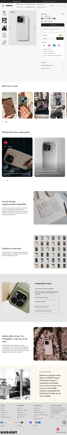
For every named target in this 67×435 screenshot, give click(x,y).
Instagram (19, 425)
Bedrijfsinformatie (21, 417)
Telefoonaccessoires (41, 7)
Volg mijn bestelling (38, 418)
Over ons (19, 408)
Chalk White (47, 18)
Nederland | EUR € (63, 425)
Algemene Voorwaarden (22, 410)
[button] (3, 6)
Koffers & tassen (19, 7)
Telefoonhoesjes (19, 4)
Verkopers (3, 414)
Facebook (3, 425)
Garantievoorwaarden (22, 414)
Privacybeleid (20, 412)
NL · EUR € (52, 5)
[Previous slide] (3, 122)
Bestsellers (3, 410)
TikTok (35, 425)
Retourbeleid (36, 410)
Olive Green (42, 18)
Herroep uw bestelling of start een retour (41, 415)
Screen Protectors (40, 4)
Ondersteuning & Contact (39, 412)
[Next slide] (6, 122)
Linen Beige (44, 18)
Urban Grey (49, 18)
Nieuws (2, 408)
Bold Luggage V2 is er (17, 1)
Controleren (60, 38)
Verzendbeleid (37, 408)
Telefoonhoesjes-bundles (30, 4)
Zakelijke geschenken (5, 417)
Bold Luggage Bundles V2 (30, 7)
